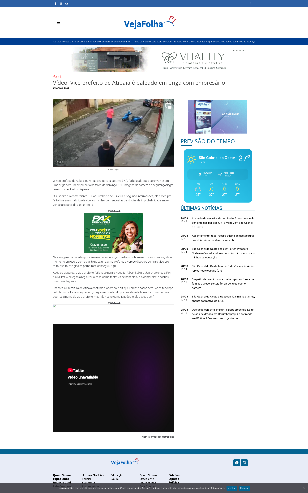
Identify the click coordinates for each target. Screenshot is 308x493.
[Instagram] (61, 3)
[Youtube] (66, 3)
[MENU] (57, 24)
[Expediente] (60, 31)
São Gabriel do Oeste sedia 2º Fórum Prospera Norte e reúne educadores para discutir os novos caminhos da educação (154, 41)
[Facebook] (236, 462)
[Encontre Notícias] (251, 3)
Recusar (244, 488)
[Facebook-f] (55, 3)
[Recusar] (304, 488)
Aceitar (231, 488)
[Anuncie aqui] (65, 31)
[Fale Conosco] (69, 31)
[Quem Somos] (55, 31)
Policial (58, 76)
